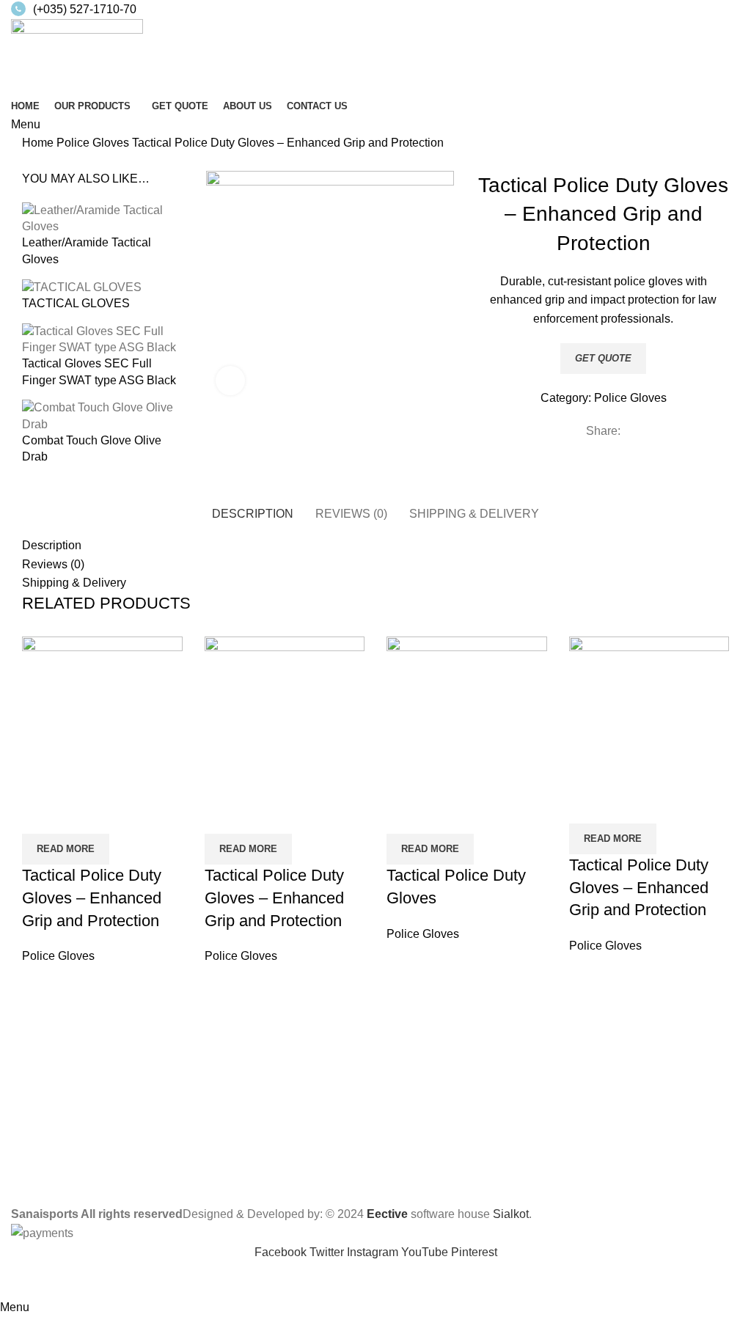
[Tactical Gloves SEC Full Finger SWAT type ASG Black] (102, 338)
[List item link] (375, 1119)
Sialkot (511, 1214)
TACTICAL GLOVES (76, 303)
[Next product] (58, 162)
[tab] (252, 512)
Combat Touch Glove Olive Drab (91, 448)
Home (39, 142)
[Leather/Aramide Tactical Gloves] (102, 217)
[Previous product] (29, 162)
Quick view (40, 815)
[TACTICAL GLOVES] (82, 286)
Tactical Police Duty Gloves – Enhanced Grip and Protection (91, 898)
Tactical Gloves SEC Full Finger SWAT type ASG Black (99, 371)
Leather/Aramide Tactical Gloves (86, 250)
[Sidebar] (18, 1279)
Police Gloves (94, 142)
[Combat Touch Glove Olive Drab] (102, 415)
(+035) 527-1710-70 (84, 9)
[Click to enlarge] (230, 380)
